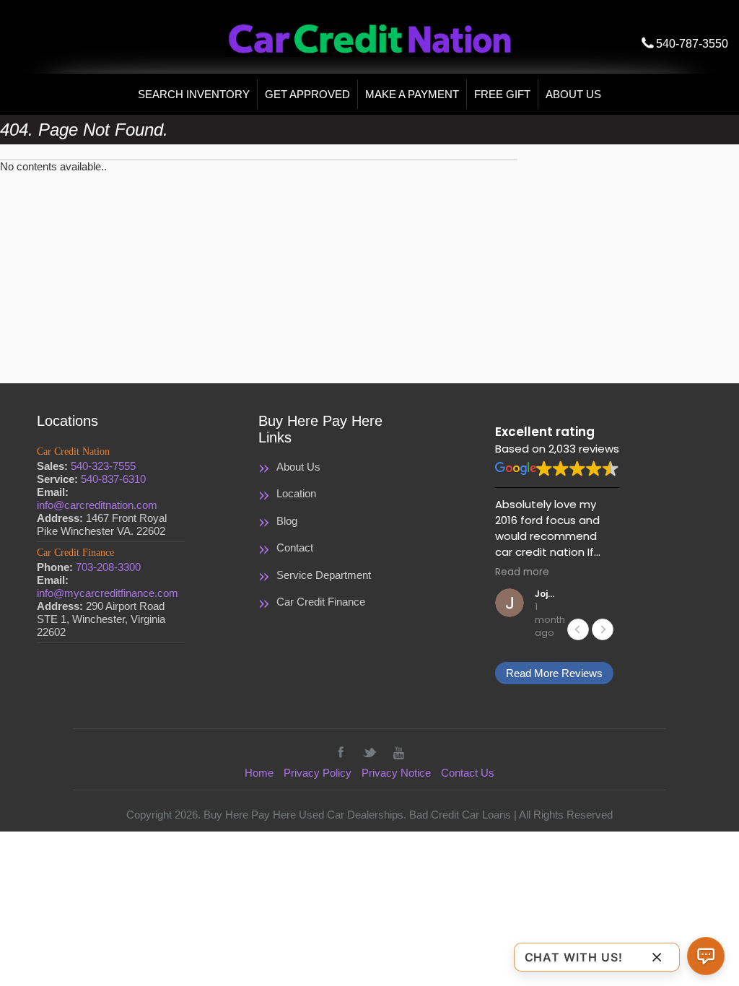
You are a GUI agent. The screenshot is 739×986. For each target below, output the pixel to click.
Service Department (323, 575)
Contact (294, 547)
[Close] (656, 956)
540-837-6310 (113, 479)
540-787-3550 (692, 44)
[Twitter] (369, 752)
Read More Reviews (554, 673)
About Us (298, 467)
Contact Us (467, 773)
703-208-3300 (108, 567)
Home (259, 773)
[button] (602, 629)
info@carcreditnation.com (97, 505)
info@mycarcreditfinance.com (107, 593)
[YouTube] (398, 752)
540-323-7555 (103, 466)
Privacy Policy (317, 773)
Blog (286, 521)
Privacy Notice (396, 773)
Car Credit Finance (320, 601)
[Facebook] (340, 752)
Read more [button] (522, 572)
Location (296, 493)
